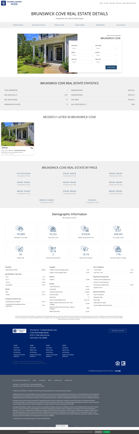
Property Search (18, 25)
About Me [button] (112, 3)
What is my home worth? (19, 355)
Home (15, 345)
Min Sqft (74, 59)
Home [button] (101, 3)
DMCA (49, 380)
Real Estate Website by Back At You (21, 380)
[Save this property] (32, 124)
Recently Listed (59, 25)
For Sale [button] (106, 3)
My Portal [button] (118, 3)
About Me (17, 350)
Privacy (34, 380)
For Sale (16, 347)
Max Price (98, 45)
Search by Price (79, 25)
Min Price (74, 45)
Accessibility (42, 380)
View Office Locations (117, 330)
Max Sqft (98, 59)
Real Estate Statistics (38, 25)
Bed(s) (73, 52)
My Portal (17, 352)
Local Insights (120, 25)
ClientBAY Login (58, 380)
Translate (80, 426)
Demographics (100, 25)
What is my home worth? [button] (129, 3)
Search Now (111, 67)
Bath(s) (97, 52)
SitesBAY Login (68, 380)
